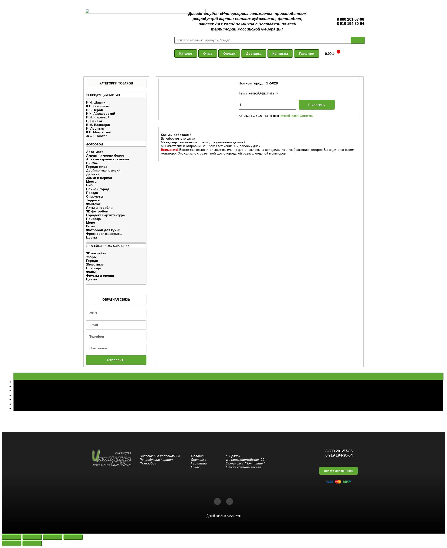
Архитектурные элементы (107, 159)
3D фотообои (97, 211)
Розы (90, 226)
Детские (92, 174)
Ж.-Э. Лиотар (97, 136)
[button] (185, 53)
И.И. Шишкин (96, 102)
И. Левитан (95, 128)
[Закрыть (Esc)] (11, 537)
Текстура (246, 93)
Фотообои (306, 116)
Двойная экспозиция (103, 170)
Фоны (91, 272)
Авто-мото (95, 152)
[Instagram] (229, 501)
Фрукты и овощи (100, 275)
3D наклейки (96, 253)
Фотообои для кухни (103, 230)
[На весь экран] (52, 537)
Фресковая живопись (104, 233)
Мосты (91, 181)
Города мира (96, 166)
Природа (93, 219)
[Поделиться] (32, 537)
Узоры (91, 257)
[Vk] (217, 501)
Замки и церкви (99, 178)
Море (90, 222)
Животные (95, 264)
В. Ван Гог (94, 121)
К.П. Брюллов (97, 106)
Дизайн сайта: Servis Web (224, 516)
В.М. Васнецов (98, 125)
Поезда (92, 193)
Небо (90, 185)
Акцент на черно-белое (105, 155)
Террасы (93, 200)
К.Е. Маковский (98, 132)
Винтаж (92, 163)
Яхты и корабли (99, 207)
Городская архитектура (105, 215)
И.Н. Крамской (98, 117)
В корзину (316, 105)
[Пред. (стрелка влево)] (11, 543)
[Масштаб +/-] (73, 537)
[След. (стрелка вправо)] (32, 543)
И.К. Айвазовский (100, 113)
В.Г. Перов (94, 110)
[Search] (358, 40)
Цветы (91, 237)
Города (92, 260)
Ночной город (97, 189)
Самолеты (94, 196)
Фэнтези (93, 204)
